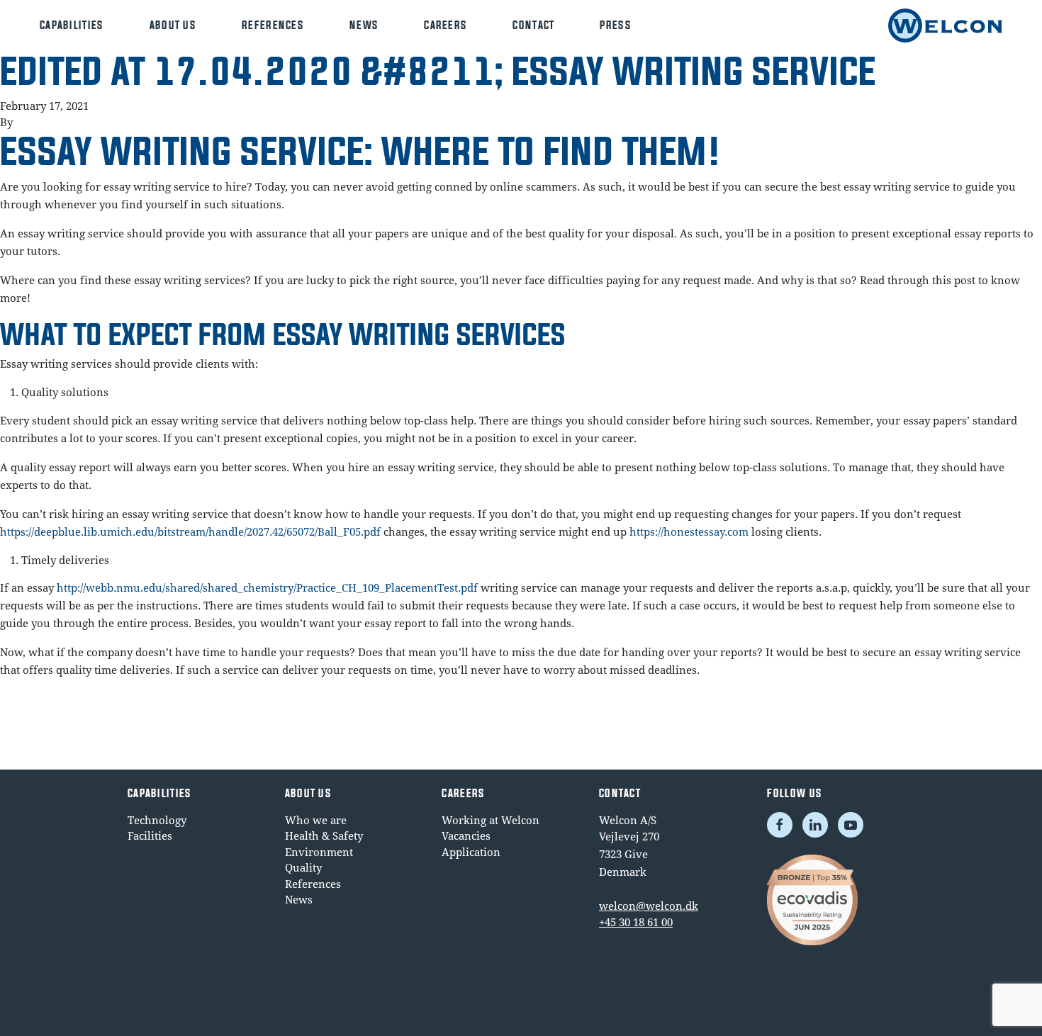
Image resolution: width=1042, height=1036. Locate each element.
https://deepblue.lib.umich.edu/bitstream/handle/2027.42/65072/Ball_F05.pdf (190, 531)
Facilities (150, 835)
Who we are (316, 820)
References (273, 25)
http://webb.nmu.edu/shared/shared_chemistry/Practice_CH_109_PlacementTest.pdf (267, 587)
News (364, 25)
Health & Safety (324, 835)
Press (616, 25)
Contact (533, 25)
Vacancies (466, 835)
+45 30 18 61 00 (636, 922)
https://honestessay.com (689, 531)
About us (173, 25)
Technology (157, 820)
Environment (319, 852)
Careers (445, 25)
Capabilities (72, 25)
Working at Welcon (490, 820)
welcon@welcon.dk (648, 906)
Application (471, 852)
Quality (303, 867)
